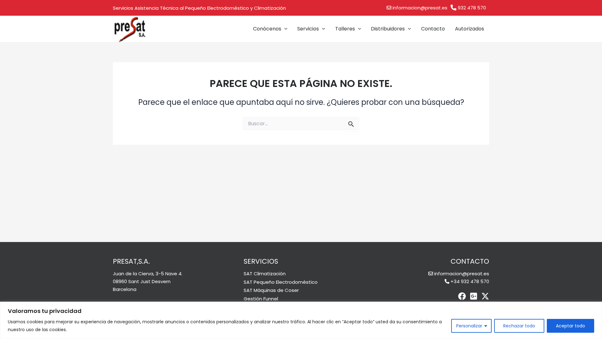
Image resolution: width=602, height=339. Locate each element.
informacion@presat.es (420, 7)
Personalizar (469, 326)
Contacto (433, 28)
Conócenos (267, 28)
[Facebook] (462, 296)
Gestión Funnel (261, 298)
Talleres (345, 28)
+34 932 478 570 (470, 281)
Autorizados (469, 28)
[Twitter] (485, 296)
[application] (284, 29)
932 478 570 (472, 7)
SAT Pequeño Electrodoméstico (281, 282)
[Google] (474, 296)
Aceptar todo (570, 326)
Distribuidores (388, 28)
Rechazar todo (519, 326)
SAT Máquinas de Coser (271, 290)
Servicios (308, 28)
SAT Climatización (265, 273)
